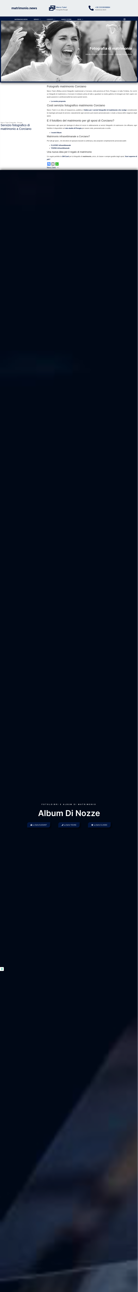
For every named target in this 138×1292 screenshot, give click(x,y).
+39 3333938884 (102, 7)
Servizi (36, 19)
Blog (79, 19)
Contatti (50, 19)
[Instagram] (125, 19)
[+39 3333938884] (91, 8)
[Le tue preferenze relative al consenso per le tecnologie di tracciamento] (2, 969)
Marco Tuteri (61, 7)
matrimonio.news (24, 8)
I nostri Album (56, 132)
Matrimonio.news (21, 19)
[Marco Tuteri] (52, 8)
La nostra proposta (58, 101)
